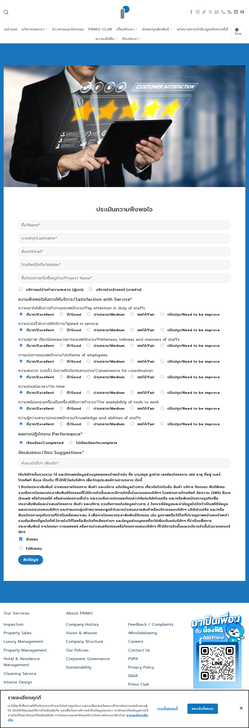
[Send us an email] (217, 12)
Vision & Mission (81, 633)
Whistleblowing (142, 633)
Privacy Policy (141, 667)
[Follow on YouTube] (242, 12)
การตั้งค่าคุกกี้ (167, 708)
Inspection (14, 624)
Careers (135, 641)
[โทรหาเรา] (223, 12)
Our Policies (77, 650)
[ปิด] (241, 708)
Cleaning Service (20, 674)
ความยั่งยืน (105, 38)
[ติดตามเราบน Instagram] (198, 12)
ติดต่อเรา (130, 38)
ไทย (238, 33)
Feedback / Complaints (150, 624)
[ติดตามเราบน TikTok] (204, 12)
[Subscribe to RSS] (229, 12)
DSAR (133, 676)
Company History (82, 624)
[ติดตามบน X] (210, 12)
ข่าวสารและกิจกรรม (68, 29)
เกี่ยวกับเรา (125, 29)
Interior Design (18, 682)
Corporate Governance (88, 659)
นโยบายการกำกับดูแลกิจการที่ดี (202, 29)
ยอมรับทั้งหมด (202, 708)
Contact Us (139, 650)
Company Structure (84, 641)
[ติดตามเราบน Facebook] (191, 12)
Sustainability (78, 667)
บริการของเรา (33, 29)
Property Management (25, 650)
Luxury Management (23, 641)
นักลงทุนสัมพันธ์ (155, 29)
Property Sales (17, 633)
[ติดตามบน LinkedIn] (236, 12)
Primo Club (100, 29)
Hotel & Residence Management (22, 662)
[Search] (6, 12)
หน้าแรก (11, 29)
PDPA (133, 659)
